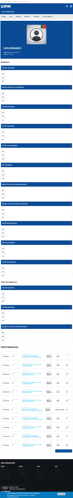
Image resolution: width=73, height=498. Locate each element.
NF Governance (16, 1)
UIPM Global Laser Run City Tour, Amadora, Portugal (31, 401)
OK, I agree (61, 494)
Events (2, 466)
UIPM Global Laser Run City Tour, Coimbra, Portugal (31, 383)
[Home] (0, 3)
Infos (38, 466)
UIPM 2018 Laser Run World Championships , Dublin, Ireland (31, 436)
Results (21, 466)
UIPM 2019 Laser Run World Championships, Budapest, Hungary (32, 410)
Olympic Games (5, 477)
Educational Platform (6, 1)
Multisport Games (6, 474)
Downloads (22, 472)
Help (56, 466)
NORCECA (27, 16)
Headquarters (41, 474)
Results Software (5, 479)
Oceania (36, 16)
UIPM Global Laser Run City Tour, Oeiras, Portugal (31, 365)
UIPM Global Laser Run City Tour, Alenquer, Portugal (31, 427)
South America (48, 16)
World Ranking (23, 470)
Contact (57, 470)
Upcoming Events (6, 470)
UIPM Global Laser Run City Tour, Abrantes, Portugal (31, 374)
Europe (18, 16)
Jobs (38, 477)
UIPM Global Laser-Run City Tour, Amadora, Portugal (32, 445)
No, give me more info (13, 496)
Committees (40, 470)
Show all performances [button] (63, 451)
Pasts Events (4, 472)
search (67, 6)
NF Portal (24, 1)
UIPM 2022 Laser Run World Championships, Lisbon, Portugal (32, 356)
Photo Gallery (23, 474)
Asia (11, 16)
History (39, 472)
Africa (4, 16)
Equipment (58, 472)
